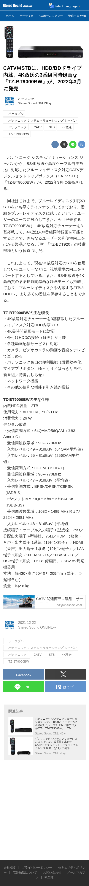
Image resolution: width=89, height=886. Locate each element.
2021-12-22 (26, 99)
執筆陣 (49, 877)
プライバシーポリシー (37, 867)
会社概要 (10, 867)
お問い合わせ (52, 872)
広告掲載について (25, 872)
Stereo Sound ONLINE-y (34, 103)
